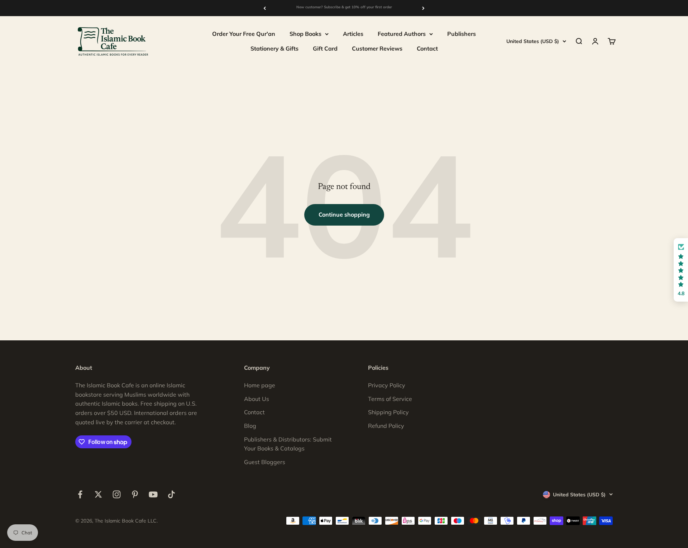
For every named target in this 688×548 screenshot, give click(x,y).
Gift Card (325, 48)
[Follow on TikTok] (171, 494)
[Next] (423, 8)
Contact (427, 48)
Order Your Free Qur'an (243, 33)
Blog (250, 425)
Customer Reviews (377, 48)
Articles (353, 33)
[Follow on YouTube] (153, 494)
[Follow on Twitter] (98, 494)
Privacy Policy (386, 385)
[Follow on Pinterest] (135, 494)
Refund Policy (386, 425)
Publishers (461, 33)
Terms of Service (390, 398)
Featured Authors (402, 33)
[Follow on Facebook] (80, 494)
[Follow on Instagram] (116, 494)
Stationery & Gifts (274, 48)
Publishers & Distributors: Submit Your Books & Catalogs (288, 444)
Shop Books (305, 33)
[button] (681, 270)
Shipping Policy (388, 412)
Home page (259, 385)
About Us (256, 398)
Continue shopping (344, 214)
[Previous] (264, 8)
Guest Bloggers (264, 462)
